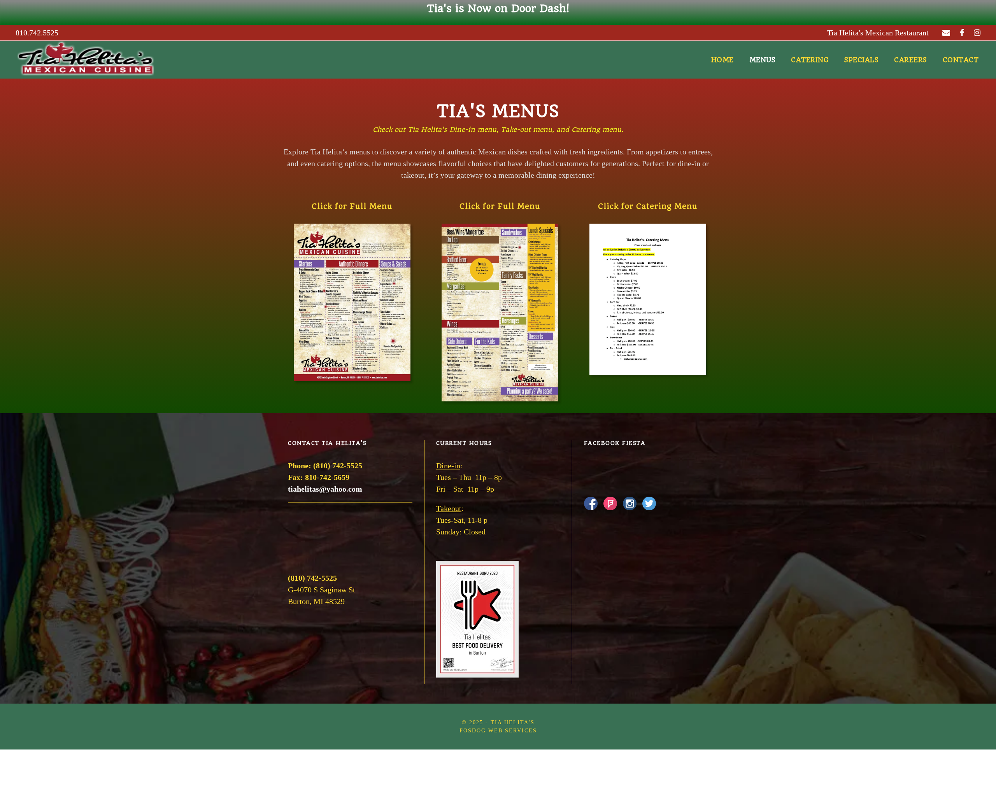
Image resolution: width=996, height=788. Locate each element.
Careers (910, 60)
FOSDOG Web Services (498, 731)
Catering (810, 60)
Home (722, 60)
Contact (961, 60)
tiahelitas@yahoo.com (325, 489)
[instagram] (977, 32)
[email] (946, 32)
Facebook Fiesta (615, 443)
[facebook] (962, 32)
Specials (861, 60)
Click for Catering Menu (647, 206)
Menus (762, 60)
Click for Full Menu (352, 206)
